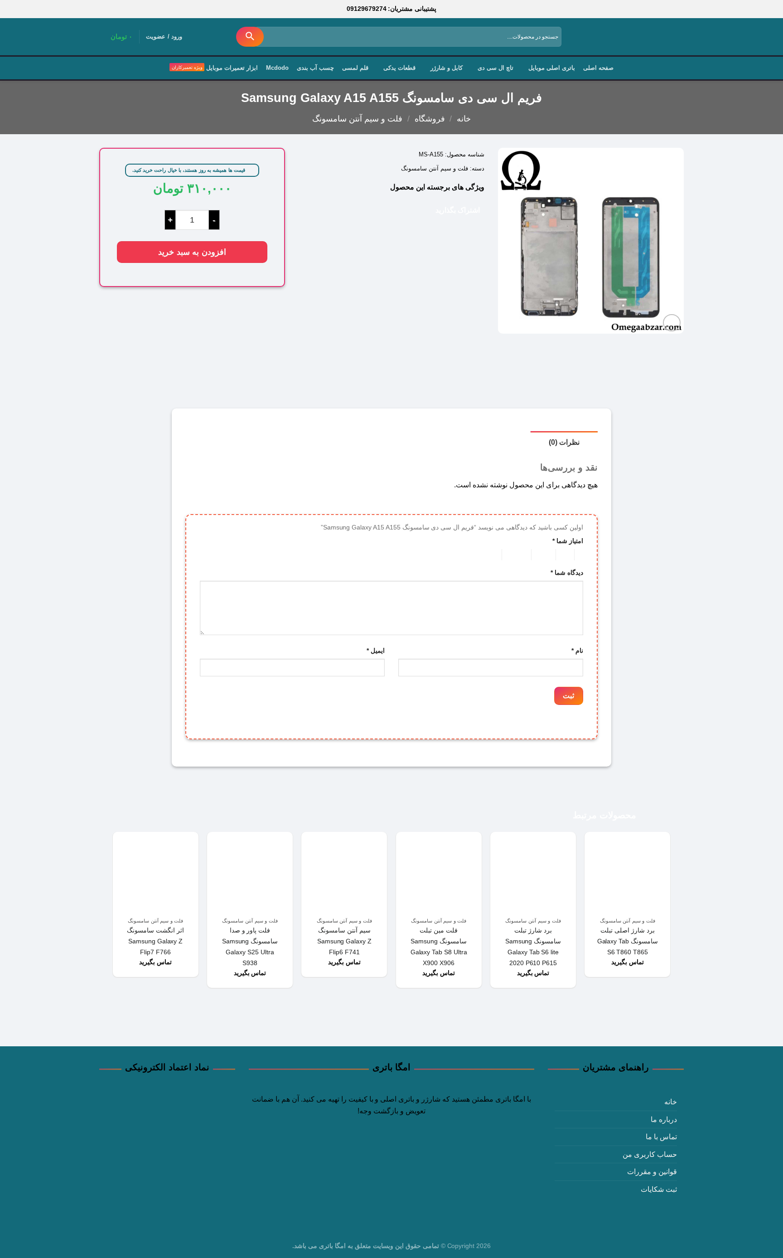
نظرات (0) (564, 442)
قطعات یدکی (399, 67)
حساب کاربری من (650, 1154)
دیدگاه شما (567, 572)
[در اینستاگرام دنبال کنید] (408, 1148)
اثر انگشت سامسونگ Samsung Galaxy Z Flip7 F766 (155, 941)
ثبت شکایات (659, 1189)
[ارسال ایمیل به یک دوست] (402, 209)
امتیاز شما (567, 540)
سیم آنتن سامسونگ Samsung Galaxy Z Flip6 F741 (344, 941)
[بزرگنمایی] (672, 323)
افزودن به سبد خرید (192, 252)
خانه (464, 118)
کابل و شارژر (446, 67)
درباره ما (664, 1119)
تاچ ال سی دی (495, 67)
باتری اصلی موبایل (551, 67)
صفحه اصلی (598, 67)
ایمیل (376, 650)
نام (577, 650)
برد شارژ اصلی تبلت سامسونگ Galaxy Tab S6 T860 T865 (627, 941)
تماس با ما (661, 1137)
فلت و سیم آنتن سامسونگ (357, 118)
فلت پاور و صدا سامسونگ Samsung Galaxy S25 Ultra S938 (250, 947)
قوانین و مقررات (652, 1171)
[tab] (564, 442)
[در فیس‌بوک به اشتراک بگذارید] (429, 209)
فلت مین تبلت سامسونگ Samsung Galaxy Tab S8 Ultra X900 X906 (439, 947)
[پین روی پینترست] (389, 209)
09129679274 (367, 8)
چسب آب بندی (315, 67)
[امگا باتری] (643, 37)
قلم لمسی (355, 67)
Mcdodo (277, 67)
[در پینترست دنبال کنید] (374, 1148)
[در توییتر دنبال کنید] (391, 1148)
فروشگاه (430, 118)
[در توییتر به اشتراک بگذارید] (415, 209)
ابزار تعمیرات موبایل (232, 67)
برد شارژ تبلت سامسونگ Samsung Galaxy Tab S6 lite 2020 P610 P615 (533, 947)
